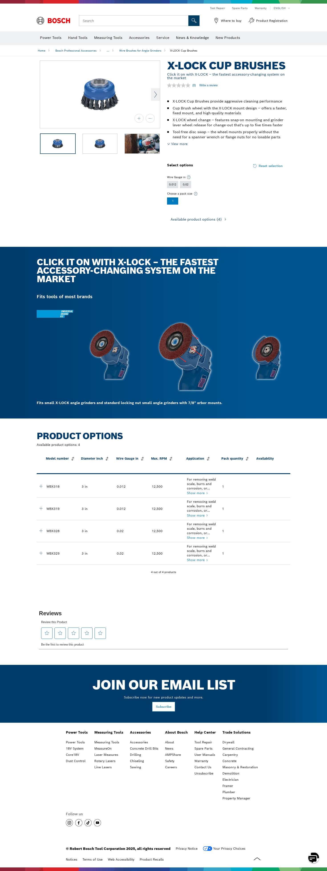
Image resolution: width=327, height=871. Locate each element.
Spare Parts (240, 8)
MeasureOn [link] (103, 748)
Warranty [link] (201, 761)
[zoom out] (150, 118)
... (108, 50)
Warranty (260, 8)
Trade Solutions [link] (236, 732)
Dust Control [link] (75, 761)
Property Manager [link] (236, 798)
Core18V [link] (72, 755)
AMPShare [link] (173, 755)
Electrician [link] (230, 780)
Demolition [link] (230, 773)
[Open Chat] (313, 857)
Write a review (208, 85)
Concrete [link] (229, 761)
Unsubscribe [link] (203, 773)
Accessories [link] (140, 732)
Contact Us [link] (202, 767)
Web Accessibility (121, 859)
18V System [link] (75, 748)
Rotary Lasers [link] (104, 761)
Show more (196, 493)
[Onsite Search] (194, 20)
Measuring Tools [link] (108, 732)
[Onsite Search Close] (184, 20)
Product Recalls (152, 859)
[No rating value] (179, 85)
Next (155, 94)
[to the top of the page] (320, 844)
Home (41, 50)
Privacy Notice (187, 849)
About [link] (169, 742)
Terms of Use (93, 859)
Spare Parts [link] (203, 748)
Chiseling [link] (137, 761)
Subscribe (163, 707)
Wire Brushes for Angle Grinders (140, 50)
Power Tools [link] (77, 732)
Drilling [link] (135, 755)
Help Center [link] (205, 732)
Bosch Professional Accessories (76, 50)
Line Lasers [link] (103, 767)
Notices (71, 859)
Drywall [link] (228, 742)
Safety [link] (169, 761)
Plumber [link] (228, 792)
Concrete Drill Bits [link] (144, 748)
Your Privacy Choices (229, 849)
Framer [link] (227, 786)
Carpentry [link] (230, 755)
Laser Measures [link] (106, 755)
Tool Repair (217, 8)
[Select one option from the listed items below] (189, 177)
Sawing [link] (135, 767)
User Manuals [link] (204, 755)
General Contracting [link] (238, 748)
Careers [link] (171, 767)
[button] (69, 822)
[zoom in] (139, 118)
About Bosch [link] (176, 732)
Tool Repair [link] (203, 742)
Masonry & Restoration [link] (240, 767)
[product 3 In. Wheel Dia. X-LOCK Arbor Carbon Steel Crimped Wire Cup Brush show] (40, 486)
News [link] (169, 748)
